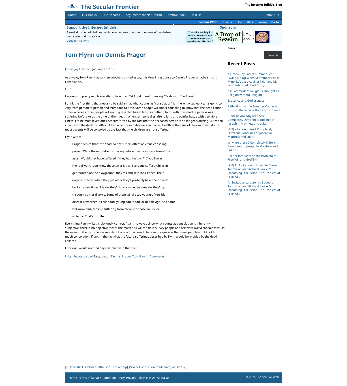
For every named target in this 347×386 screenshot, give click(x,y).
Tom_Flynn (139, 256)
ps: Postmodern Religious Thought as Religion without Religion (253, 93)
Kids (250, 22)
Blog (239, 22)
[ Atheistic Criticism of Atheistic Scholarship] (96, 367)
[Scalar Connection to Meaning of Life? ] (157, 367)
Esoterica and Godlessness (246, 101)
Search (232, 48)
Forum (262, 22)
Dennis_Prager (121, 256)
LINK (68, 89)
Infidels (227, 22)
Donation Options (78, 40)
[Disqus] (145, 311)
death (106, 256)
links (68, 256)
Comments (157, 256)
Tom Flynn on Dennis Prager (105, 54)
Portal (275, 22)
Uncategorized (83, 256)
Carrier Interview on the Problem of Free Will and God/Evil (252, 158)
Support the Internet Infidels (92, 27)
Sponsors (228, 27)
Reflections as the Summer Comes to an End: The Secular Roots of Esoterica (254, 108)
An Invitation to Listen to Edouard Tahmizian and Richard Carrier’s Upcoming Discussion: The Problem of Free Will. (254, 188)
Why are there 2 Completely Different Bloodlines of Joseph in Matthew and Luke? (253, 146)
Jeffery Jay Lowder (77, 69)
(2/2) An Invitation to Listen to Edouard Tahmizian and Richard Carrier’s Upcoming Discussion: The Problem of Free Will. (254, 170)
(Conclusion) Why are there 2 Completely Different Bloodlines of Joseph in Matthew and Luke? (251, 119)
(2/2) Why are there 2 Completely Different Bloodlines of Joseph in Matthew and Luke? (250, 133)
